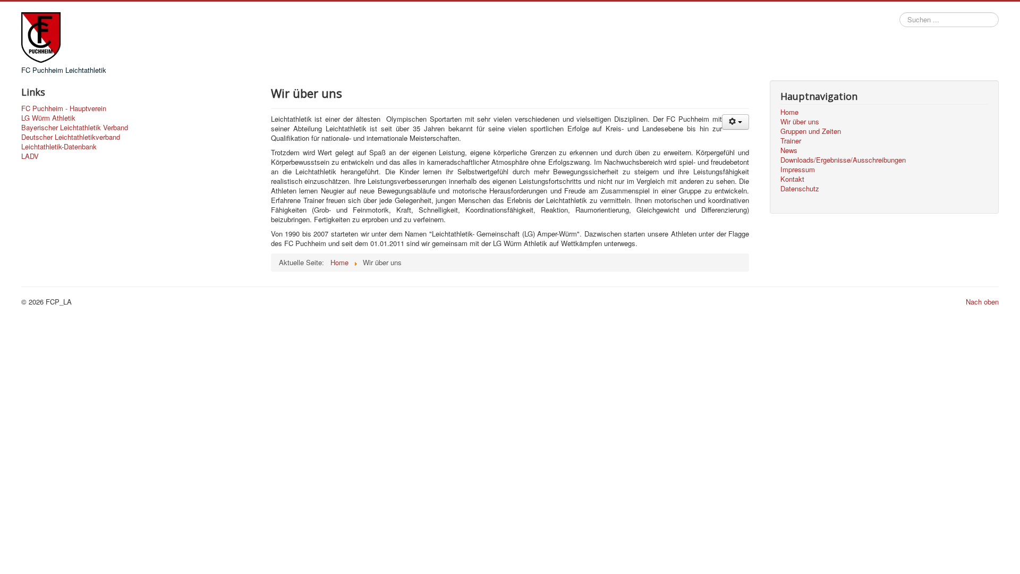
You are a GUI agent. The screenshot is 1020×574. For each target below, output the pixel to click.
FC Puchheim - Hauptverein (63, 108)
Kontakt (792, 179)
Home (789, 112)
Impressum (797, 169)
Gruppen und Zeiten (810, 131)
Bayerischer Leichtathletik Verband (74, 127)
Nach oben (982, 302)
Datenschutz (799, 188)
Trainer (790, 141)
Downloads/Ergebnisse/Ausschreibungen (843, 160)
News (788, 150)
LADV (30, 156)
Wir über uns (799, 121)
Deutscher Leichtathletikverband (70, 137)
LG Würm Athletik (48, 118)
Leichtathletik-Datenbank (59, 146)
